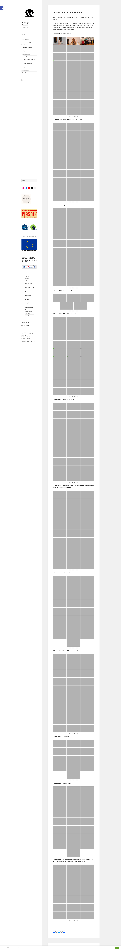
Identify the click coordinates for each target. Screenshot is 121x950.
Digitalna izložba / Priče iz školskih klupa (29, 51)
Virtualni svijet (24, 44)
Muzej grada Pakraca (25, 37)
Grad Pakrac (27, 280)
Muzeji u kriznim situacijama (29, 59)
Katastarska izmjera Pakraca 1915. (29, 66)
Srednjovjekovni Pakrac (27, 47)
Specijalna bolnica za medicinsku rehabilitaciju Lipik (29, 308)
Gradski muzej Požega (29, 287)
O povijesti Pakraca (25, 39)
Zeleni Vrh (27, 315)
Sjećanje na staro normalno (29, 56)
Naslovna (23, 34)
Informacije (23, 72)
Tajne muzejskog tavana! (26, 42)
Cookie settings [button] (111, 947)
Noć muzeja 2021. (26, 54)
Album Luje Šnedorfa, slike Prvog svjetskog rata (29, 62)
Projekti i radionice (25, 70)
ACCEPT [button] (117, 947)
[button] (1, 8)
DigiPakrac (27, 278)
